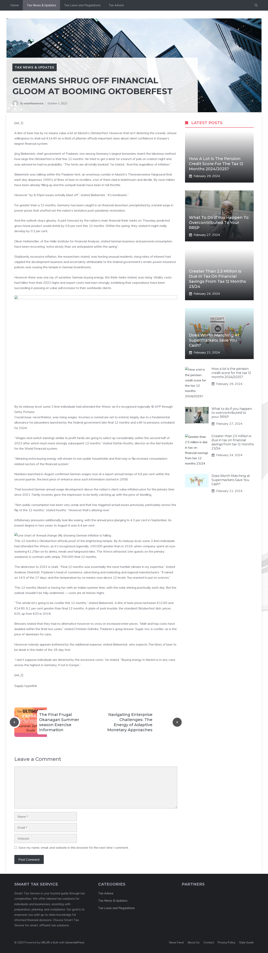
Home (14, 5)
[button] (256, 5)
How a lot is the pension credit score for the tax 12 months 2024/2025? (216, 163)
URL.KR (45, 942)
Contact (208, 942)
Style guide (246, 942)
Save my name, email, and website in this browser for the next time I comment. (73, 847)
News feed (176, 942)
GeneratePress (74, 942)
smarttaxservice (34, 103)
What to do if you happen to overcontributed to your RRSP (219, 222)
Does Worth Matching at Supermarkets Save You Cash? (214, 340)
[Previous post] (14, 722)
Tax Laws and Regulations (82, 5)
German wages (80, 474)
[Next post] (177, 722)
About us (194, 942)
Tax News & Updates (41, 5)
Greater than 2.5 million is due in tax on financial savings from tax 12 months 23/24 (232, 442)
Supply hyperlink (25, 686)
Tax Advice (116, 5)
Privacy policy (226, 942)
